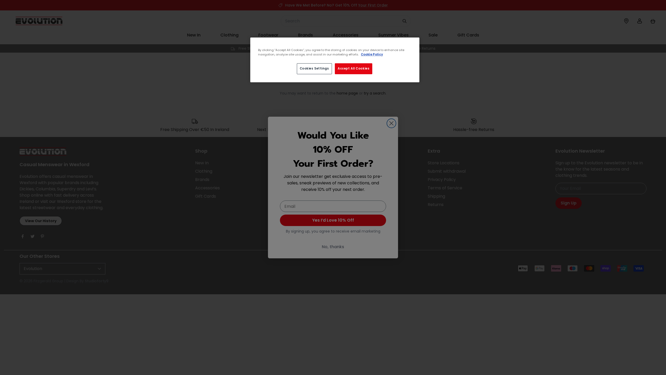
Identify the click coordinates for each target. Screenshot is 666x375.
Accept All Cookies (353, 68)
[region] (334, 60)
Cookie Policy (372, 54)
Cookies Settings (314, 68)
